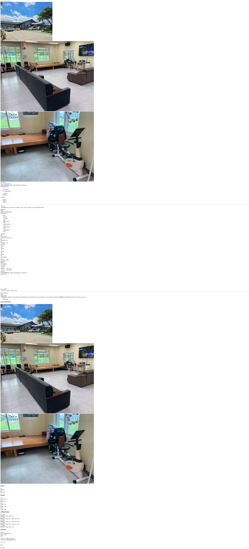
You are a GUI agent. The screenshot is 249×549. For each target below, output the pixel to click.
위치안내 (5, 194)
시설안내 (5, 193)
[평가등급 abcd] (2, 210)
